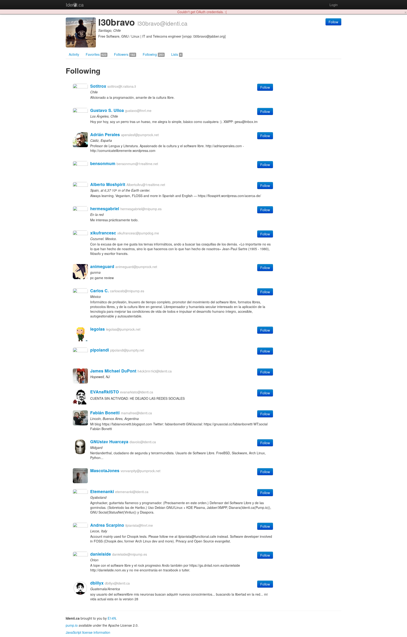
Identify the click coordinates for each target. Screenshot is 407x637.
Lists (176, 54)
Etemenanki (102, 491)
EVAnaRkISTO (104, 392)
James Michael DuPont (113, 371)
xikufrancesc (103, 233)
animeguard (102, 266)
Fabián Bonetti (105, 412)
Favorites (96, 54)
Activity (74, 54)
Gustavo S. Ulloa (107, 110)
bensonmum (102, 163)
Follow (333, 22)
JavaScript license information (88, 632)
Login (334, 4)
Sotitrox (98, 86)
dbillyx (97, 583)
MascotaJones (104, 470)
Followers (124, 54)
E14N (112, 618)
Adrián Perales (105, 134)
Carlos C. (99, 290)
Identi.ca (75, 4)
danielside (100, 554)
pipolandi (99, 350)
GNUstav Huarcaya (109, 441)
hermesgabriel (104, 208)
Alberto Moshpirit (107, 184)
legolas (97, 329)
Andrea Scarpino (107, 525)
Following (153, 54)
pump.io (72, 625)
